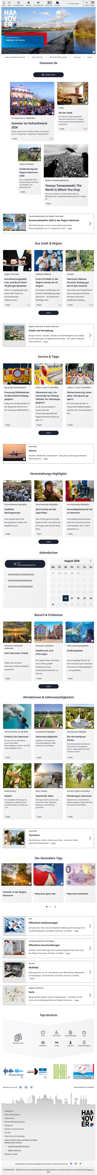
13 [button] (72, 585)
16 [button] (91, 585)
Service (89, 57)
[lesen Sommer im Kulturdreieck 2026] (32, 111)
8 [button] (84, 579)
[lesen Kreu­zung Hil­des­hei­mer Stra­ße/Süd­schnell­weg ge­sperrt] (17, 396)
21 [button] (78, 592)
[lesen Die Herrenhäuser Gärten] (79, 732)
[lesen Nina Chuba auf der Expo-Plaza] (48, 508)
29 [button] (66, 573)
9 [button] (90, 579)
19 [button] (66, 592)
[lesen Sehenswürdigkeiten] (48, 732)
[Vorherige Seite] (42, 907)
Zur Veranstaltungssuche (26, 563)
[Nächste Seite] (55, 907)
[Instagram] (26, 1087)
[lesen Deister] (17, 791)
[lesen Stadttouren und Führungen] (48, 651)
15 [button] (84, 585)
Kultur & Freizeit (37, 57)
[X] (31, 1087)
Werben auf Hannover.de (14, 1129)
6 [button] (72, 579)
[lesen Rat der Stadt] (72, 106)
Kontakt (8, 1132)
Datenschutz (9, 1118)
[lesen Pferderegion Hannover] (79, 791)
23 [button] (91, 592)
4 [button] (59, 579)
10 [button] (53, 585)
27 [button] (53, 573)
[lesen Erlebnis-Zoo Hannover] (17, 732)
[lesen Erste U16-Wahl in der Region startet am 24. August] (48, 278)
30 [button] (72, 573)
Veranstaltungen (18, 5)
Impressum (9, 1111)
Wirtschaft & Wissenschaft (58, 57)
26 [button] (66, 598)
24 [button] (53, 598)
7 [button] (78, 579)
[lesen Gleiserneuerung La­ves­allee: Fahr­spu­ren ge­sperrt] (80, 396)
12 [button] (66, 585)
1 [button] (84, 573)
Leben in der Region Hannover (15, 57)
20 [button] (72, 592)
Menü (93, 5)
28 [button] (59, 573)
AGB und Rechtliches (12, 1114)
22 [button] (84, 592)
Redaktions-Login (11, 1154)
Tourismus (77, 57)
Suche (87, 5)
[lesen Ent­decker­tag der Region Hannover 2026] (29, 169)
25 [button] (59, 598)
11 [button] (59, 585)
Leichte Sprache (38, 5)
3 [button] (53, 579)
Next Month (90, 561)
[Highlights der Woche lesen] (48, 30)
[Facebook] (20, 1087)
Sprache (28, 5)
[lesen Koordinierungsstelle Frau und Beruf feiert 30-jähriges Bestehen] (17, 278)
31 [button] (78, 573)
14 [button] (78, 585)
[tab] (46, 906)
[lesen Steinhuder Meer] (48, 791)
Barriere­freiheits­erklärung (15, 1122)
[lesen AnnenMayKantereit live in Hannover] (80, 508)
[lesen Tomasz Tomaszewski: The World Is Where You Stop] (66, 175)
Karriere (57, 5)
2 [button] (90, 573)
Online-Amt (49, 5)
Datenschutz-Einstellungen (15, 1136)
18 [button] (59, 592)
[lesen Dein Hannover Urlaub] (17, 651)
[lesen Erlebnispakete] (80, 651)
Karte (9, 5)
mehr (48, 313)
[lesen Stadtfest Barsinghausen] (17, 508)
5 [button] (65, 579)
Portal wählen (74, 4)
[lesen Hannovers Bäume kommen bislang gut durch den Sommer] (80, 278)
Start (3, 5)
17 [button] (53, 592)
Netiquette (9, 1125)
